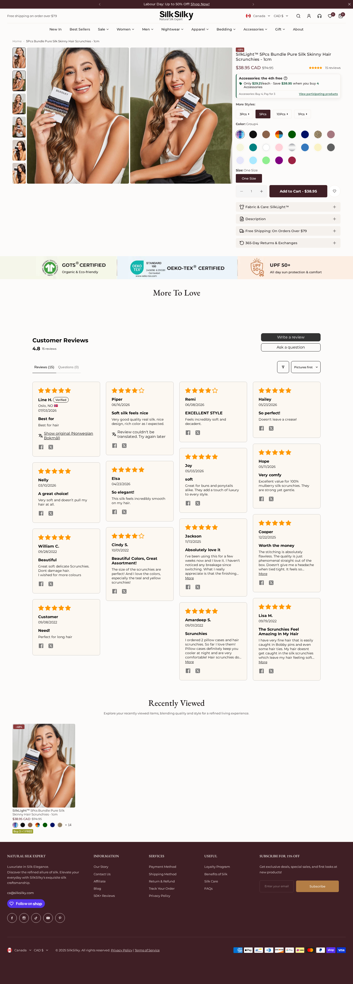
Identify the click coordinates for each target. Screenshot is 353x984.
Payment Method (162, 867)
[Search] (298, 16)
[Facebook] (12, 918)
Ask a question (291, 347)
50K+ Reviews (104, 896)
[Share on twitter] (51, 447)
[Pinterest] (60, 918)
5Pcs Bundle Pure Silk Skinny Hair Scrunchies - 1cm (38, 812)
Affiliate (100, 881)
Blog (97, 888)
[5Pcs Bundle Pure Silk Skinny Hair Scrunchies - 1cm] (43, 766)
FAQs (208, 888)
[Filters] (283, 367)
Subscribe (317, 886)
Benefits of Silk (215, 874)
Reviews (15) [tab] (44, 367)
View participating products (318, 94)
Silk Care (211, 881)
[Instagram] (24, 918)
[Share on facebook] (41, 447)
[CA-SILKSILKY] (176, 16)
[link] (319, 16)
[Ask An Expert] (319, 16)
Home (17, 41)
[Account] (309, 16)
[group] (78, 116)
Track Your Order (162, 888)
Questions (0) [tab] (68, 367)
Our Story (101, 867)
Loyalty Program (217, 867)
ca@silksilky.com (20, 893)
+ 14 (68, 825)
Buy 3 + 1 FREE (22, 831)
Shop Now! (200, 4)
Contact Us (102, 874)
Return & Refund (162, 881)
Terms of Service (147, 950)
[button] (316, 68)
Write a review (290, 337)
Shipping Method (162, 874)
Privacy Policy (159, 896)
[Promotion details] (285, 78)
